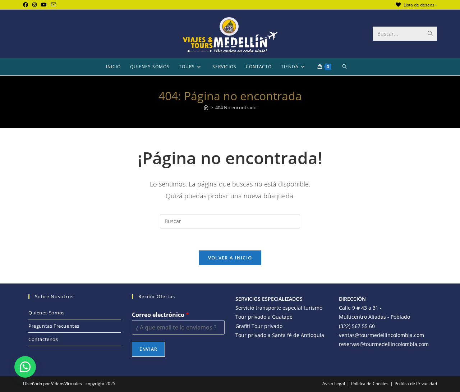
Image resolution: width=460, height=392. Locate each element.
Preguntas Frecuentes (53, 326)
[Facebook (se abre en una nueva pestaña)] (26, 4)
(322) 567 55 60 (357, 326)
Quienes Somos (46, 312)
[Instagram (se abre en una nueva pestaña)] (34, 4)
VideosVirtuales (67, 384)
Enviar (148, 349)
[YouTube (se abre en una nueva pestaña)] (44, 4)
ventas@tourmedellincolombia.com (381, 335)
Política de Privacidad (416, 384)
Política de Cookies (369, 384)
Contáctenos (43, 339)
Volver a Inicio (230, 257)
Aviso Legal (333, 384)
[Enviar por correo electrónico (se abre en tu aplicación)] (53, 4)
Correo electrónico (160, 315)
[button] (25, 367)
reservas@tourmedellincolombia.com (384, 344)
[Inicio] (206, 107)
